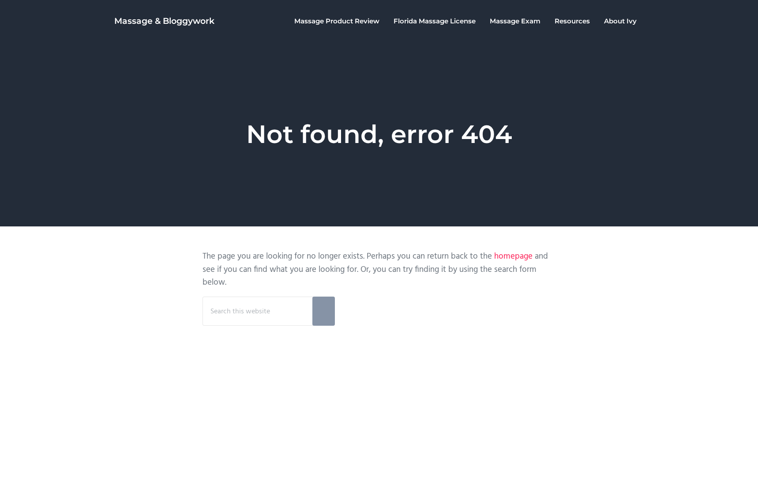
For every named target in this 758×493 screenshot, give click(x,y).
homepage (513, 256)
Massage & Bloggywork (164, 21)
